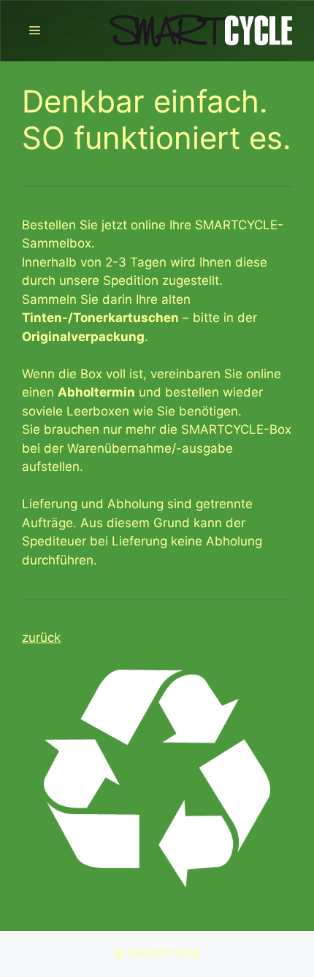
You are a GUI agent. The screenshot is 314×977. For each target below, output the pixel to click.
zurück (41, 637)
